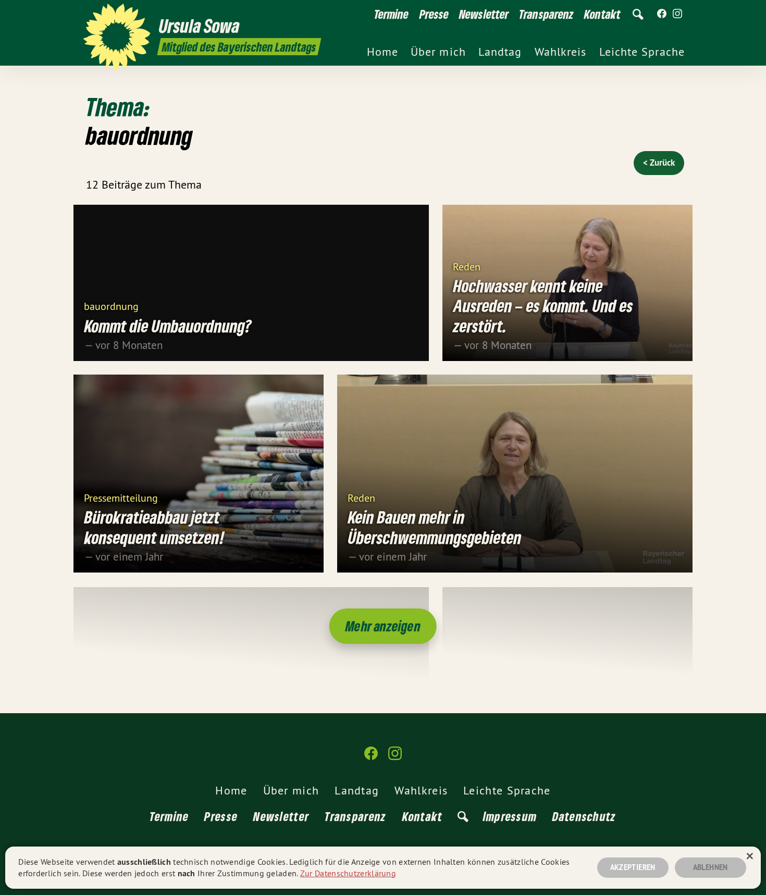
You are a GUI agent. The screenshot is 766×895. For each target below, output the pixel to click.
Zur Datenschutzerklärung (348, 873)
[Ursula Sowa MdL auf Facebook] (662, 14)
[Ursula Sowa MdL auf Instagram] (677, 14)
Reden (466, 266)
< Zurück (659, 162)
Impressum (510, 816)
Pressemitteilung (121, 497)
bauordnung (111, 306)
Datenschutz (584, 816)
